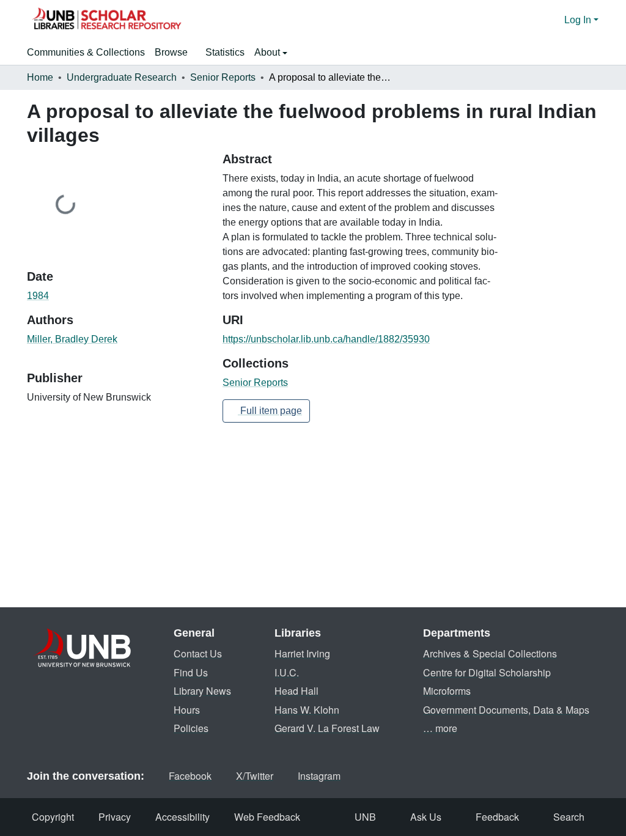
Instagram (319, 776)
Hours (187, 710)
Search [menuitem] (568, 817)
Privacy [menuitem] (114, 817)
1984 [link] (38, 295)
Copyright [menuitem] (53, 817)
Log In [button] (579, 20)
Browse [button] (171, 52)
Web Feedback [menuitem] (267, 817)
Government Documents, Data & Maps (506, 710)
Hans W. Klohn (306, 710)
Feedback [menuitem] (497, 817)
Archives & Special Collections (490, 653)
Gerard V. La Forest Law (327, 728)
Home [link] (40, 77)
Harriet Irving (302, 653)
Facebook (190, 776)
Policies (191, 728)
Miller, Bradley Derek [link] (72, 339)
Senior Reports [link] (223, 77)
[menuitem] (175, 52)
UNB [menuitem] (365, 817)
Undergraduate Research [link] (122, 77)
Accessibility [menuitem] (182, 817)
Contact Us (198, 653)
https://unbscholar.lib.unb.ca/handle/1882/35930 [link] (326, 339)
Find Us (191, 672)
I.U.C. (286, 672)
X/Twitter (254, 776)
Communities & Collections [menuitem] (86, 52)
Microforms (447, 691)
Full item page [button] (270, 410)
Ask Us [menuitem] (425, 817)
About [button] (268, 52)
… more (440, 728)
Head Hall (296, 691)
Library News (202, 691)
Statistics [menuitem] (225, 52)
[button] (106, 20)
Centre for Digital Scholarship (487, 672)
